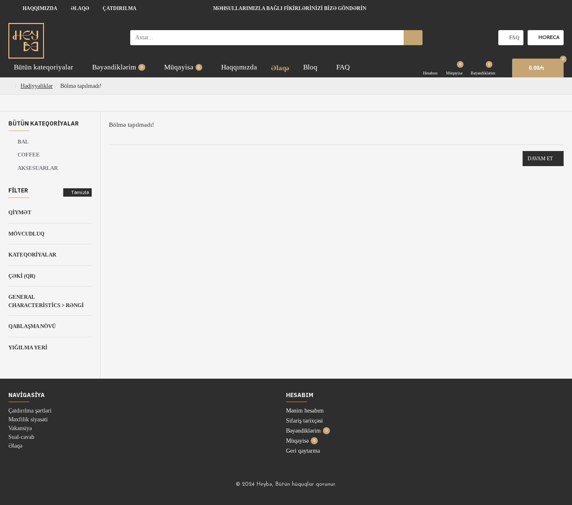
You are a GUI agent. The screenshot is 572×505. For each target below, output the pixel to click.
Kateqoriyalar (32, 254)
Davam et (540, 158)
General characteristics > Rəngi (46, 301)
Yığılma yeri (27, 347)
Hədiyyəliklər (37, 86)
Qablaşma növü (32, 326)
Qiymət (19, 212)
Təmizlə (80, 192)
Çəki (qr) (21, 276)
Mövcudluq (26, 234)
